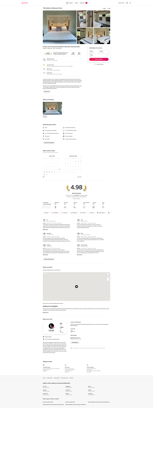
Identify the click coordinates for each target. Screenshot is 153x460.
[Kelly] (78, 234)
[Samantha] (44, 234)
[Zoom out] (108, 280)
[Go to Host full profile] (55, 327)
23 (44, 171)
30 (44, 174)
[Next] (110, 213)
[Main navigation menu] (130, 3)
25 (49, 171)
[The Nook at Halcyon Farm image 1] (60, 27)
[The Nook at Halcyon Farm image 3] (85, 36)
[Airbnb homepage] (25, 2)
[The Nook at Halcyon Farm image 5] (102, 36)
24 (46, 171)
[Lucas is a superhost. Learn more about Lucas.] (44, 59)
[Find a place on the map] (45, 274)
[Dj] (44, 220)
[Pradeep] (44, 245)
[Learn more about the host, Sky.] (71, 331)
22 (59, 169)
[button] (99, 55)
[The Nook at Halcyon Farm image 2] (85, 18)
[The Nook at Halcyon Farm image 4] (102, 18)
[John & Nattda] (78, 245)
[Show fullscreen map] (108, 274)
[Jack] (78, 220)
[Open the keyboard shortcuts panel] (43, 177)
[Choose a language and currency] (127, 3)
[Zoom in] (108, 277)
